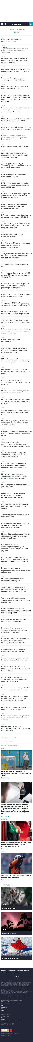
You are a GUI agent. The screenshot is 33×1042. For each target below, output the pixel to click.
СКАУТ (2, 1008)
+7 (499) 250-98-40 (10, 997)
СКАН (2, 1017)
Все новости (5, 778)
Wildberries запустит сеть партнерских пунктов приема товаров (15, 809)
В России (4, 819)
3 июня (5, 741)
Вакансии (26, 970)
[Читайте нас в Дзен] (2, 1024)
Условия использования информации (10, 1033)
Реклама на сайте (5, 972)
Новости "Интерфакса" (6, 1016)
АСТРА (2, 1012)
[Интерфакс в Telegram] (5, 1024)
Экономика (5, 781)
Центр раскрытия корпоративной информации (11, 1020)
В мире (3, 748)
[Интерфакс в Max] (13, 1024)
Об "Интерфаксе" (11, 970)
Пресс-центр (20, 970)
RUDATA (3, 1019)
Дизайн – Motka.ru (5, 1037)
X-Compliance (4, 1007)
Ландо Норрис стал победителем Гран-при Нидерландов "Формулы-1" (16, 876)
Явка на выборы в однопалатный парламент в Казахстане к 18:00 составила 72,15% (16, 773)
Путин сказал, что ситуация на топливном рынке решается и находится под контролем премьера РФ (16, 844)
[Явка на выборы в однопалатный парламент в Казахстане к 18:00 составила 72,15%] (16, 769)
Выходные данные (6, 1035)
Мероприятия (14, 972)
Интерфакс (16, 24)
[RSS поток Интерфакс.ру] (10, 1024)
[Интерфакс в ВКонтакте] (8, 1024)
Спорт (3, 852)
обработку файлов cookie (6, 993)
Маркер (3, 1010)
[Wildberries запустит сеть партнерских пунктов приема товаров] (16, 802)
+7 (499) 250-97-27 (22, 997)
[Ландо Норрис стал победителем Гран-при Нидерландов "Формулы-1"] (16, 873)
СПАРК (2, 1005)
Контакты (3, 970)
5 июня (12, 741)
